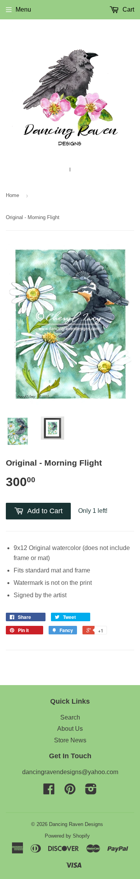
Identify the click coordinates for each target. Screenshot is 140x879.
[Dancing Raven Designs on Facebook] (49, 791)
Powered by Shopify (67, 836)
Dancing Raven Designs (76, 824)
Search (70, 717)
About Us (70, 728)
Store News (70, 740)
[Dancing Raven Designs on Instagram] (91, 791)
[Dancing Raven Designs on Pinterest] (70, 791)
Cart (127, 9)
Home (12, 195)
